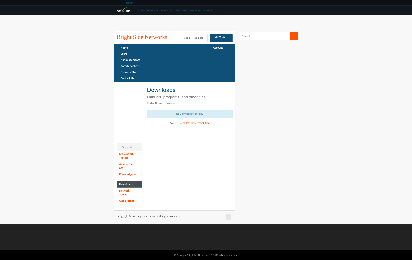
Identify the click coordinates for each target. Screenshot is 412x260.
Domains (152, 10)
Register (199, 37)
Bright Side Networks (142, 37)
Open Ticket (126, 200)
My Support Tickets (126, 155)
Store (125, 53)
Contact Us (211, 10)
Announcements (130, 59)
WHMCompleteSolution (196, 123)
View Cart (221, 36)
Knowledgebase (130, 66)
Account (218, 47)
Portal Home (154, 103)
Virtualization (192, 10)
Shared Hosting (170, 10)
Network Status (130, 72)
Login (187, 37)
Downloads (126, 184)
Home (141, 10)
